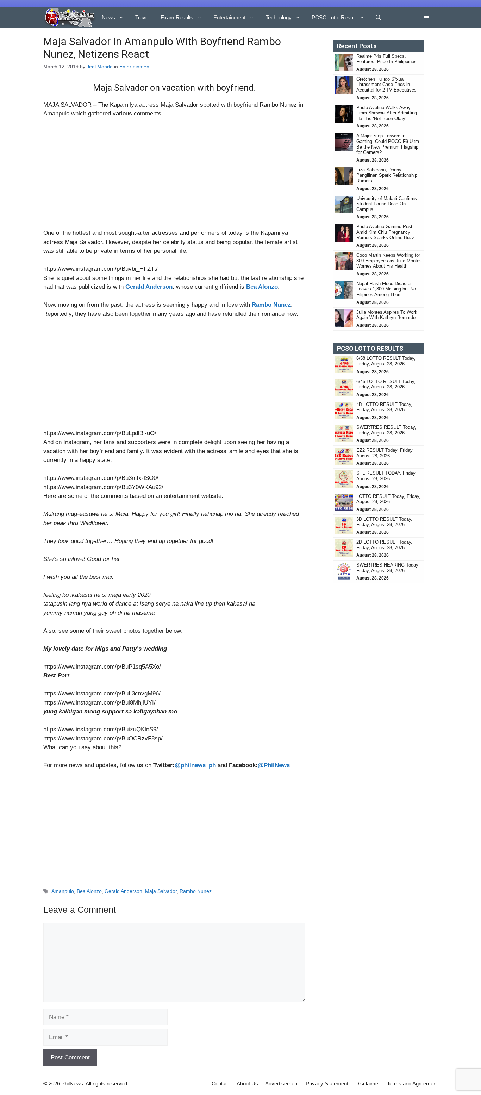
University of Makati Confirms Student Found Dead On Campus (386, 204)
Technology (279, 17)
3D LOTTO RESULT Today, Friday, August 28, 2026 (384, 522)
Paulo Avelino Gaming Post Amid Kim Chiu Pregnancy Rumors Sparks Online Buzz (385, 232)
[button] (378, 17)
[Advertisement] (174, 176)
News (108, 17)
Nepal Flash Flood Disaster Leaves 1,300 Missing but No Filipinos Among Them (386, 289)
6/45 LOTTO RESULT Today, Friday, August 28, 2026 (386, 384)
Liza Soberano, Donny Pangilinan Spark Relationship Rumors (386, 175)
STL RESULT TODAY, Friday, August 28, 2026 (386, 475)
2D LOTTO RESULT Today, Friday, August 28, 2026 (384, 544)
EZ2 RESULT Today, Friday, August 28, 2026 (385, 453)
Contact (221, 1084)
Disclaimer (367, 1084)
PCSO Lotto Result (334, 17)
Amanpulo (62, 891)
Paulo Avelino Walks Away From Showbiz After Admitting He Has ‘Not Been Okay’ (386, 113)
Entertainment (229, 17)
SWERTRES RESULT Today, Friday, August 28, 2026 (386, 430)
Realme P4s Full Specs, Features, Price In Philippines (386, 59)
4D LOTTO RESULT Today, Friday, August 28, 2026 (384, 407)
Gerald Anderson (123, 891)
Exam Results (177, 17)
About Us (247, 1084)
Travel (142, 17)
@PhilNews (274, 765)
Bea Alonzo (89, 891)
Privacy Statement (327, 1084)
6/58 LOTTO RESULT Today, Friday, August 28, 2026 (386, 361)
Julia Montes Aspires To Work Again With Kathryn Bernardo (386, 314)
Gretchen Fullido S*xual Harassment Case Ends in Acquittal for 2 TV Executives (386, 84)
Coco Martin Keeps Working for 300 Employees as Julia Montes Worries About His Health (389, 260)
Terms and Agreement (412, 1084)
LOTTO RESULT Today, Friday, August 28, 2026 (388, 499)
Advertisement (282, 1084)
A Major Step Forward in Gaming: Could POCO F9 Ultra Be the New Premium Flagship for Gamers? (387, 144)
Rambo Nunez (196, 891)
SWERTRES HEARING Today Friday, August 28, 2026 (387, 567)
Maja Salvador (161, 891)
